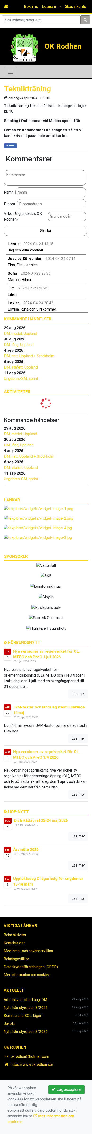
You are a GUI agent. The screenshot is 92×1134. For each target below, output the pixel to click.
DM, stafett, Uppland (21, 367)
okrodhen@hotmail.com (30, 1056)
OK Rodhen (63, 46)
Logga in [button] (50, 6)
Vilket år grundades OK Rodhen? (23, 216)
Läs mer (78, 694)
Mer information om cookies (27, 975)
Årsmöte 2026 (25, 849)
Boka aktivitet (15, 935)
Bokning (31, 6)
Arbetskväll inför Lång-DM (25, 999)
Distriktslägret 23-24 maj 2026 (41, 820)
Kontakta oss (14, 943)
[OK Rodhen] (24, 47)
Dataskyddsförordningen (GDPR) (31, 967)
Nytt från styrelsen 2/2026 (26, 1031)
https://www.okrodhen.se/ (32, 1064)
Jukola (9, 1023)
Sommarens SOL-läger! (23, 1015)
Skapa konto (75, 6)
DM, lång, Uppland (18, 344)
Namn (8, 192)
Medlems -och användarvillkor (28, 951)
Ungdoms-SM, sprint (21, 378)
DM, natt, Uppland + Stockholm (29, 356)
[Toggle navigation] (10, 71)
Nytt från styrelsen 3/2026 (26, 1007)
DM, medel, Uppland (20, 333)
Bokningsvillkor (16, 959)
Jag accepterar (68, 1089)
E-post (9, 204)
